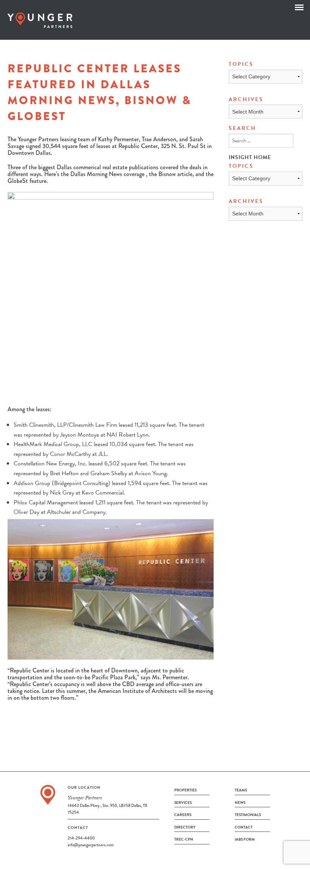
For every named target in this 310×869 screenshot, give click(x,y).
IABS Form (245, 839)
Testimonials (248, 815)
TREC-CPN (183, 839)
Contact (244, 827)
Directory (184, 827)
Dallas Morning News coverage (107, 174)
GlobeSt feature (27, 180)
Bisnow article (175, 174)
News (240, 802)
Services (183, 802)
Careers (182, 815)
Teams (241, 790)
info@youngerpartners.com (90, 845)
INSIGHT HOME (250, 157)
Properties (185, 790)
